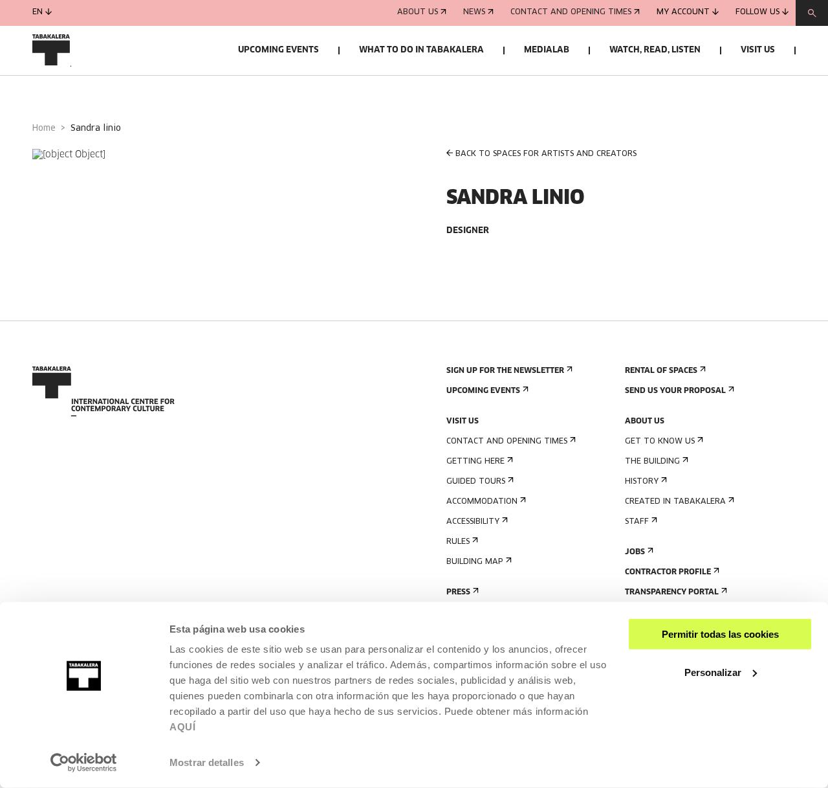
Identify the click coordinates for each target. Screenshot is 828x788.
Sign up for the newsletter (505, 371)
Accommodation (482, 502)
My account (683, 13)
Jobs (635, 552)
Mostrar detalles (206, 762)
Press (458, 592)
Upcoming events (278, 50)
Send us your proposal (675, 391)
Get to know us (660, 441)
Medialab (546, 50)
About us (417, 13)
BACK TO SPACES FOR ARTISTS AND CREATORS (546, 154)
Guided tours (475, 482)
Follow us (757, 13)
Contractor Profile (668, 572)
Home (44, 128)
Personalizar (712, 671)
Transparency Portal (672, 592)
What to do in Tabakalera (421, 50)
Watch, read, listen (655, 50)
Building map (474, 562)
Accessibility (472, 522)
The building (652, 462)
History (642, 482)
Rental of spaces (661, 371)
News (474, 13)
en (37, 13)
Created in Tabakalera (675, 502)
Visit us (758, 50)
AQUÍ (182, 726)
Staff (637, 522)
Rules (458, 542)
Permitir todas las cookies (720, 634)
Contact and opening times (570, 13)
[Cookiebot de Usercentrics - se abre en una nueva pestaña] (83, 762)
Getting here (475, 462)
